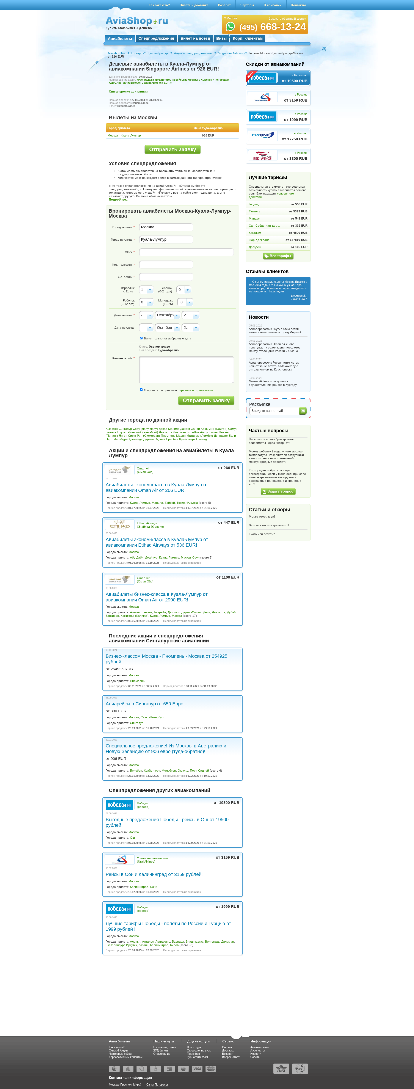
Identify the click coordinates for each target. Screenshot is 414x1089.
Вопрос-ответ (231, 1057)
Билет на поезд (195, 38)
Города (136, 53)
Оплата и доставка (194, 5)
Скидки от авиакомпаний (275, 64)
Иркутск (131, 945)
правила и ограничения (196, 390)
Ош (132, 837)
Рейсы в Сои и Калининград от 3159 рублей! (154, 874)
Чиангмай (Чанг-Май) (143, 432)
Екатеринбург (115, 945)
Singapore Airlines (230, 53)
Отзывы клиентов (267, 271)
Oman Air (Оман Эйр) (145, 470)
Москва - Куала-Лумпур (124, 135)
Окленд (201, 439)
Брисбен (172, 439)
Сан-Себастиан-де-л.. (264, 225)
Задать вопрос (280, 491)
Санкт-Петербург (153, 717)
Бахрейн (160, 612)
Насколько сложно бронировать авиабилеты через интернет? (271, 441)
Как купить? (116, 1047)
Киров (174, 945)
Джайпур (151, 557)
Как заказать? (159, 5)
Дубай (231, 612)
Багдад (254, 204)
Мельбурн (120, 439)
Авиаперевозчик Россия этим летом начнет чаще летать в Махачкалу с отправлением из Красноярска (274, 366)
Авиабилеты (120, 38)
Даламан (227, 941)
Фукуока (192, 502)
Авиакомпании (259, 1047)
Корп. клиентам (248, 38)
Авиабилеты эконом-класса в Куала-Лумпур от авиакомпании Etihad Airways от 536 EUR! (157, 542)
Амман (135, 612)
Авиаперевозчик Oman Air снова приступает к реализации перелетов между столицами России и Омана (274, 347)
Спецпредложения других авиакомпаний (159, 790)
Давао (163, 428)
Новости (259, 317)
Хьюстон (112, 428)
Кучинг (213, 432)
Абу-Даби (136, 557)
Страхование (161, 1053)
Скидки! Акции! (119, 1050)
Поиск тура (194, 1047)
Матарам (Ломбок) (200, 435)
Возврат (224, 5)
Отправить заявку (172, 149)
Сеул (195, 557)
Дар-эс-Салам (191, 612)
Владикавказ (194, 941)
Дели (206, 612)
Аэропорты (257, 1050)
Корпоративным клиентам (126, 1057)
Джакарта (165, 432)
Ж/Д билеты (161, 1050)
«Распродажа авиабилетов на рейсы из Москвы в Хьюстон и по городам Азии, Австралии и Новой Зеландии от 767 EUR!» (169, 81)
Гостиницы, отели (164, 1047)
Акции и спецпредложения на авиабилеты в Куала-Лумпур (172, 453)
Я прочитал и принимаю (178, 390)
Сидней (160, 439)
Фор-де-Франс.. (260, 240)
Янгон (123, 435)
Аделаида (136, 439)
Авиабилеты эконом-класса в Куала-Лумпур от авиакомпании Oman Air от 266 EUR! (157, 487)
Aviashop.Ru (116, 53)
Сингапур (125, 428)
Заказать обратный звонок (287, 18)
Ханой (195, 428)
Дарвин (148, 439)
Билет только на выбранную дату (167, 338)
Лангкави (179, 432)
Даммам (174, 612)
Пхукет (122, 432)
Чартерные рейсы (120, 1053)
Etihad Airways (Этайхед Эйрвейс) (150, 524)
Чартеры (247, 5)
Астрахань (162, 941)
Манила (173, 428)
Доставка (228, 1050)
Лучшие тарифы (268, 177)
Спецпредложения (156, 38)
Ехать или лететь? (262, 534)
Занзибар (112, 615)
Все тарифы (280, 256)
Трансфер (193, 1053)
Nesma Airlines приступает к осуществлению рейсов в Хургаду (273, 383)
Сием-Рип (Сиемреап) (144, 435)
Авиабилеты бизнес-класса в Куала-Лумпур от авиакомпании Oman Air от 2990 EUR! (157, 597)
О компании (273, 5)
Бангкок (111, 432)
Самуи (232, 428)
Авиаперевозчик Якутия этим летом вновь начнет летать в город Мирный (275, 330)
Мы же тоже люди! (262, 516)
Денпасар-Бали (225, 435)
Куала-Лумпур (158, 53)
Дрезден (255, 247)
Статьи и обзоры (269, 509)
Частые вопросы (269, 430)
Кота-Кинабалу (197, 432)
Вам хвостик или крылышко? (269, 525)
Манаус (254, 218)
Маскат (186, 557)
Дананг (185, 428)
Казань (143, 945)
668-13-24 (272, 26)
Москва (134, 497)
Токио (181, 502)
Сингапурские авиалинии (128, 91)
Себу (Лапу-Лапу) (145, 428)
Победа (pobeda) (143, 805)
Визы (221, 38)
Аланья (135, 941)
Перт (109, 439)
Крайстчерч (187, 439)
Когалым (255, 232)
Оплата (227, 1047)
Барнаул (178, 941)
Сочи (153, 886)
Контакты (298, 5)
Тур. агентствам (197, 1057)
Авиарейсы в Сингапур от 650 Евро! (145, 703)
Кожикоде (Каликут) (134, 615)
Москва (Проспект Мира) (125, 1084)
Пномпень (168, 435)
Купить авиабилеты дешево (129, 28)
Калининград (139, 886)
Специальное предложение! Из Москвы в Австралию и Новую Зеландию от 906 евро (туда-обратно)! (166, 748)
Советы (255, 1057)
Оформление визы (199, 1050)
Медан (181, 435)
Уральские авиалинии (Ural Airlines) (152, 859)
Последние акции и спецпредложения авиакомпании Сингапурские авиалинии (159, 638)
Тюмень (254, 211)
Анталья (148, 941)
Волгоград (212, 941)
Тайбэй (170, 502)
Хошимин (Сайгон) (214, 428)
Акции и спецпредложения (193, 53)
